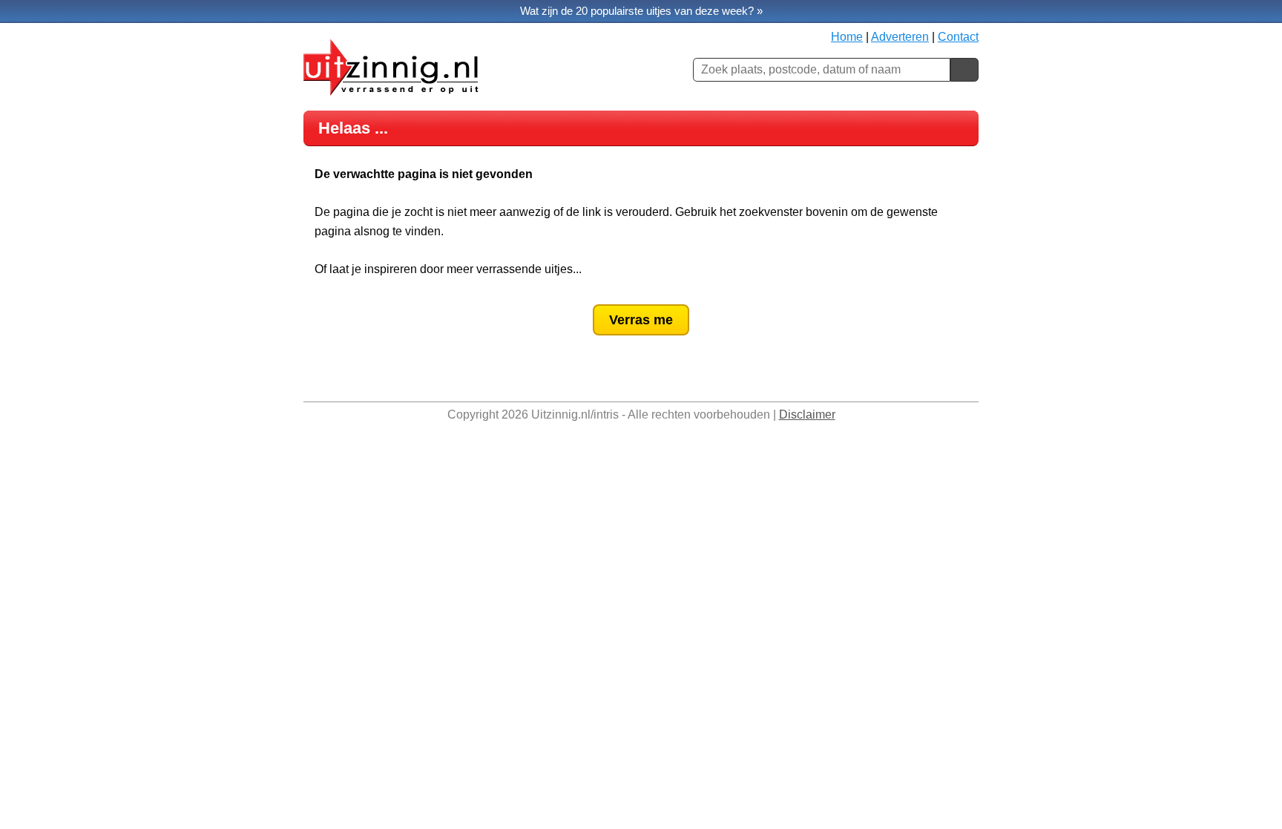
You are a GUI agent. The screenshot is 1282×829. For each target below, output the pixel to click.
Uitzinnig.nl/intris (575, 414)
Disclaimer (807, 414)
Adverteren (900, 36)
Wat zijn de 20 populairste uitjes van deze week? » (641, 10)
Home (847, 36)
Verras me (641, 319)
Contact (958, 36)
